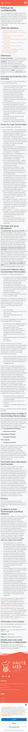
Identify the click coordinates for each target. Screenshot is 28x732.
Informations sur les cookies (10, 51)
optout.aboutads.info (6, 606)
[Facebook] (3, 676)
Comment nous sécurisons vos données (13, 49)
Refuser (14, 723)
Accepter (14, 719)
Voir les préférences (14, 727)
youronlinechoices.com (19, 606)
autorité (14, 209)
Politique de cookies (8, 730)
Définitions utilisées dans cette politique (13, 30)
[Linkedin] (9, 676)
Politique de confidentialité (18, 730)
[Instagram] (6, 676)
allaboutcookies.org (6, 610)
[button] (26, 704)
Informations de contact (9, 52)
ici (10, 615)
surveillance (21, 209)
